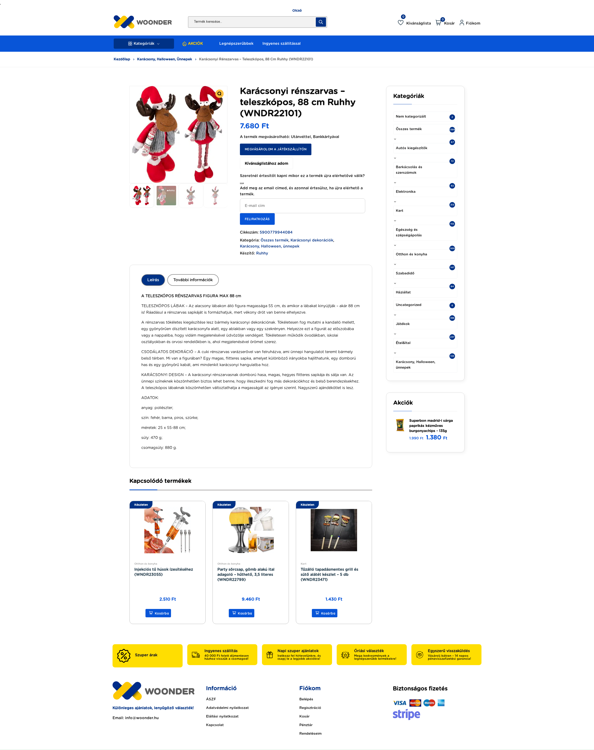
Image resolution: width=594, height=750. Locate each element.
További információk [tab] (193, 280)
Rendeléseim (310, 733)
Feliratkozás (257, 219)
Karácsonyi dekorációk (312, 240)
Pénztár (306, 725)
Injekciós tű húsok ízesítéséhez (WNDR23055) (163, 572)
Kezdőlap (122, 59)
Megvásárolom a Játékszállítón (276, 149)
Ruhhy (262, 253)
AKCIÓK (195, 43)
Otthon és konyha (145, 564)
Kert (304, 564)
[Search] (321, 22)
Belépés (306, 699)
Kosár (304, 716)
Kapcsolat (215, 725)
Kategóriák (144, 43)
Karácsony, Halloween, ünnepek (164, 59)
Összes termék (274, 240)
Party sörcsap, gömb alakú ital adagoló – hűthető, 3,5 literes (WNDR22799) (245, 575)
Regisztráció (310, 708)
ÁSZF (211, 699)
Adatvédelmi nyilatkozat (227, 708)
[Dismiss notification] (242, 183)
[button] (219, 94)
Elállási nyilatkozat (222, 716)
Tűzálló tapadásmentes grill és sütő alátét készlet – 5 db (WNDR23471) (329, 575)
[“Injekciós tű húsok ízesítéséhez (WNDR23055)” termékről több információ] (158, 613)
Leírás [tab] (153, 280)
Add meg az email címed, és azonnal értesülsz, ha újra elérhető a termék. (301, 191)
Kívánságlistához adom (266, 163)
